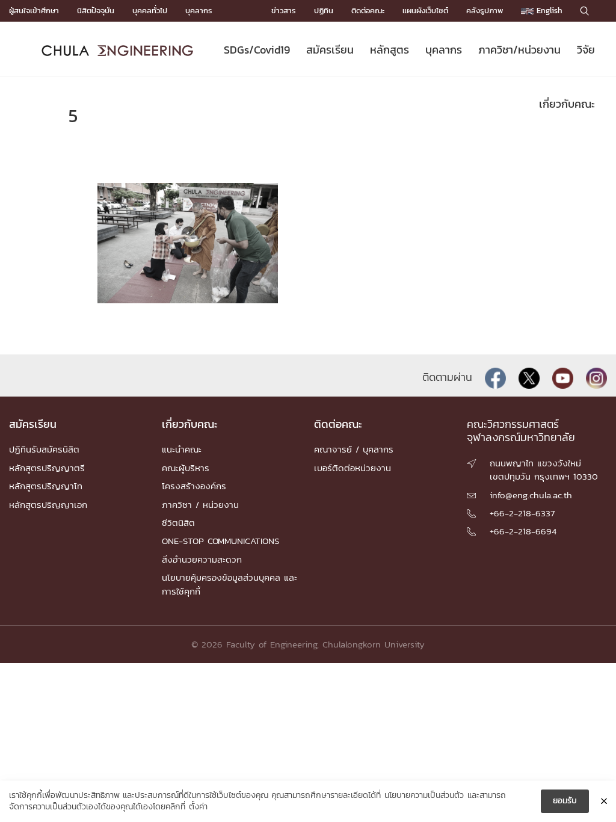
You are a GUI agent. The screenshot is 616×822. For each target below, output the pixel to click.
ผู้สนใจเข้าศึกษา (34, 10)
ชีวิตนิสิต (178, 523)
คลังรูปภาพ (484, 10)
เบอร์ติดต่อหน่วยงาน (352, 468)
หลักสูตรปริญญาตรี (47, 468)
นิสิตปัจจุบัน (95, 10)
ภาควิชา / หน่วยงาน (200, 504)
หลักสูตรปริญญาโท (45, 486)
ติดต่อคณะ (367, 10)
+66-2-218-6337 (522, 513)
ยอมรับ (565, 800)
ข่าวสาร (283, 10)
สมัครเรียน (330, 50)
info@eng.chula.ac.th (531, 495)
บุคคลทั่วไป (149, 10)
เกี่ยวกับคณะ (567, 104)
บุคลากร (198, 10)
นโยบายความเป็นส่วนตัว (424, 796)
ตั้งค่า (198, 807)
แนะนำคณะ (182, 449)
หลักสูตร (389, 50)
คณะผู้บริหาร (185, 468)
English (548, 10)
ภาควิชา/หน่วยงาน (519, 50)
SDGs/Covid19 (257, 50)
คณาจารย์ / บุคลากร (353, 449)
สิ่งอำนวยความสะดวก (202, 559)
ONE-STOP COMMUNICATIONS (220, 541)
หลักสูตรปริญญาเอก (48, 504)
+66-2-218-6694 (523, 531)
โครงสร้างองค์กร (194, 486)
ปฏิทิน (323, 10)
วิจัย (586, 50)
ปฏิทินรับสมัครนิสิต (44, 449)
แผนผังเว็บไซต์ (425, 10)
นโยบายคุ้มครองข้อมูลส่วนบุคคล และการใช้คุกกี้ (229, 584)
